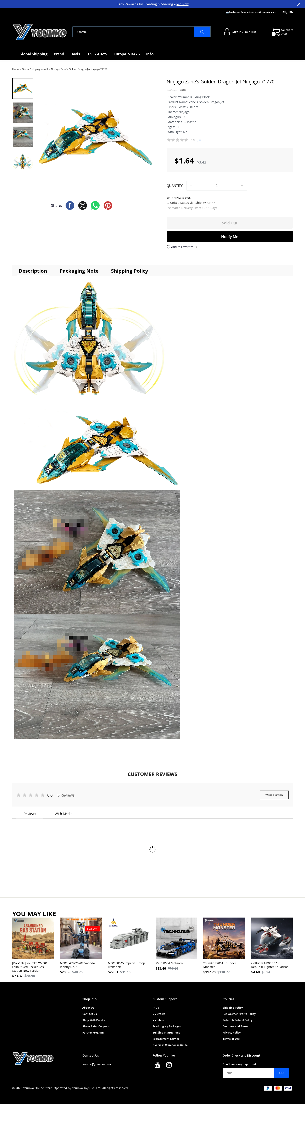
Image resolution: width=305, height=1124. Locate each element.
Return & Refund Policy (238, 1020)
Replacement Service (165, 1039)
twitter (82, 205)
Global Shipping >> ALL (35, 69)
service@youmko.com (96, 1064)
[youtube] (158, 1066)
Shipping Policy (233, 1007)
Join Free (250, 31)
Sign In (236, 31)
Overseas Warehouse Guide (170, 1045)
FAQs (155, 1007)
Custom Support (164, 999)
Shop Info (89, 999)
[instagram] (170, 1066)
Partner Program (93, 1032)
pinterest (108, 205)
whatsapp (95, 205)
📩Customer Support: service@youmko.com (251, 11)
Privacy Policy (232, 1032)
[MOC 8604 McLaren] (176, 938)
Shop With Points (93, 1020)
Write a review (274, 795)
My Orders (158, 1014)
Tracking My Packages (166, 1026)
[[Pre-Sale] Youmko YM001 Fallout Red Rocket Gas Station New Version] (33, 938)
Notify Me (229, 236)
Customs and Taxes (235, 1026)
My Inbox (158, 1020)
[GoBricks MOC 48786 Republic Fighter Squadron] (272, 938)
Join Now (182, 4)
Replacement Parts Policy (239, 1014)
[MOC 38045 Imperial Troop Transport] (128, 938)
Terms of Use (231, 1039)
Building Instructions (166, 1032)
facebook (70, 205)
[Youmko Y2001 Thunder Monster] (224, 938)
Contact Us (89, 1014)
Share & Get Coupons (96, 1026)
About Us (88, 1007)
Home (15, 69)
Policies (228, 999)
